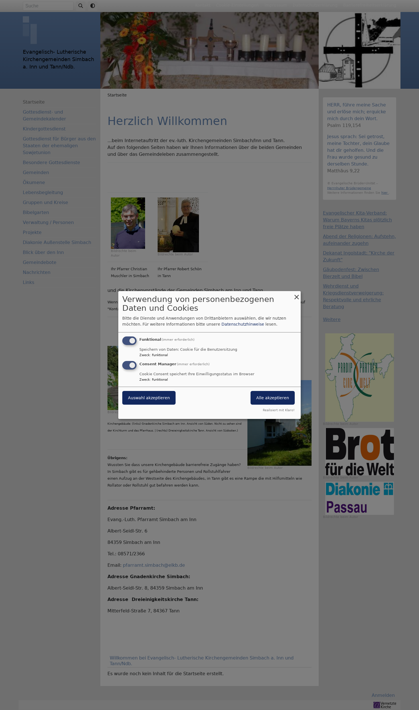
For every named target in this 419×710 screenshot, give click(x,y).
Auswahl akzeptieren (149, 398)
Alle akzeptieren (272, 398)
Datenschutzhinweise (242, 324)
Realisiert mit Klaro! (278, 410)
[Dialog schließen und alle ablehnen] (296, 294)
